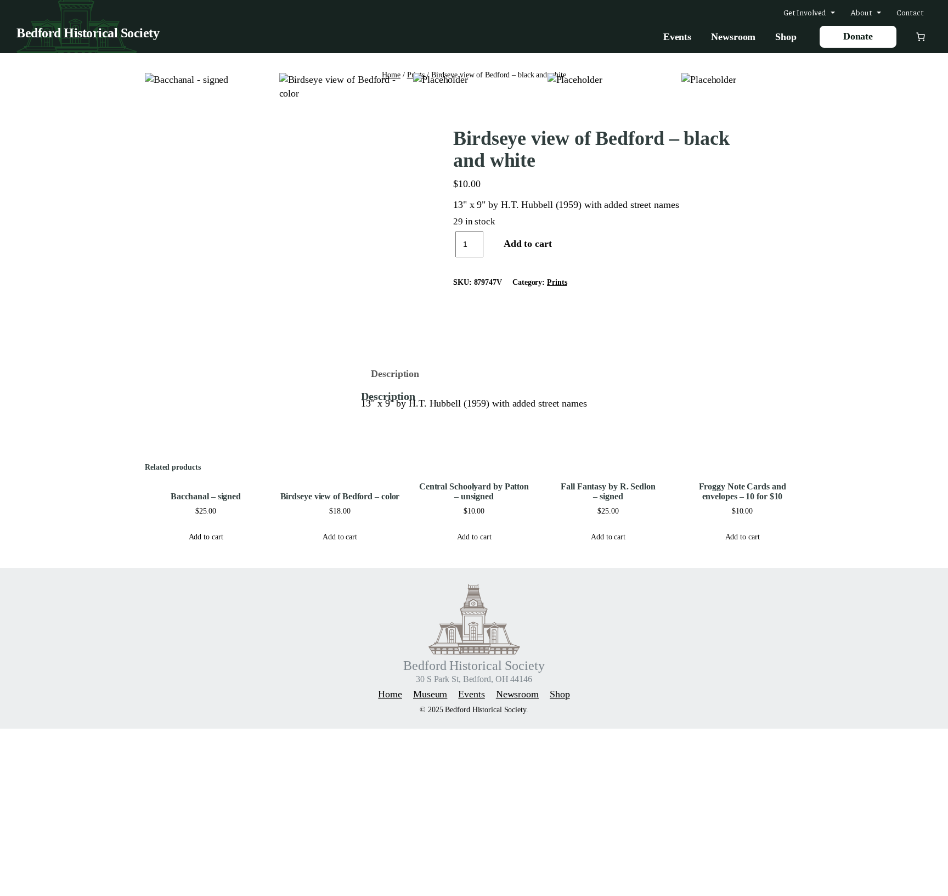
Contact (910, 12)
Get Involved (805, 12)
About (861, 12)
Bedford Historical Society (87, 33)
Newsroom (733, 36)
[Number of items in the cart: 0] (921, 37)
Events (677, 36)
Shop (786, 36)
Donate (858, 36)
